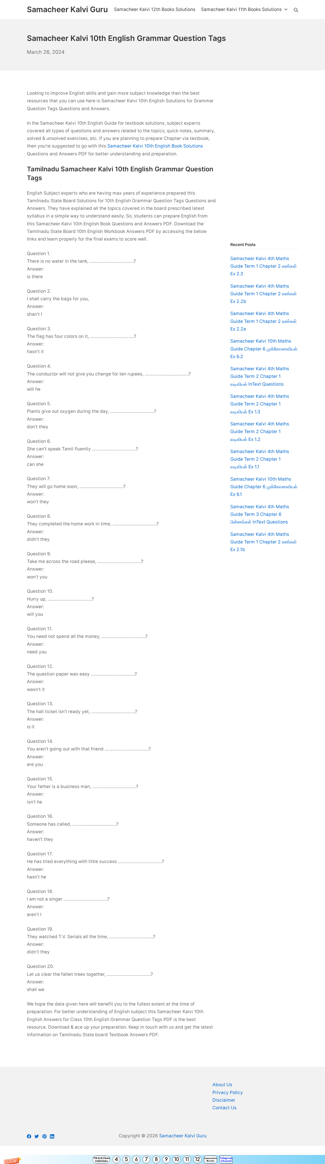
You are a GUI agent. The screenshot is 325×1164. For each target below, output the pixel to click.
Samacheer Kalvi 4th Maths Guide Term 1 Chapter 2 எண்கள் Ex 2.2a (263, 321)
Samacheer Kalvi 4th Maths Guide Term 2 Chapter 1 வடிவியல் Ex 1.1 (259, 459)
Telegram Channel (226, 1159)
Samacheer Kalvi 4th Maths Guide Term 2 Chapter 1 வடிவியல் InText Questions (259, 376)
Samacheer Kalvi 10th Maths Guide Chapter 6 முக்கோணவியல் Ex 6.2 (263, 348)
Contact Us (224, 1107)
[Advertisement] (264, 160)
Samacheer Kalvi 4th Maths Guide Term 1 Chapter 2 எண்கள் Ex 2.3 (263, 266)
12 (197, 1159)
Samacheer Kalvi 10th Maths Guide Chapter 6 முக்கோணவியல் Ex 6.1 (263, 486)
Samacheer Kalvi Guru (183, 1136)
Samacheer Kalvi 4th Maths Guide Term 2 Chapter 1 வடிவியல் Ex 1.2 (259, 431)
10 (176, 1159)
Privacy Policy (227, 1092)
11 (187, 1159)
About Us (222, 1084)
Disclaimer (223, 1100)
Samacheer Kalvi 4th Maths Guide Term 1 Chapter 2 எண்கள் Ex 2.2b (263, 293)
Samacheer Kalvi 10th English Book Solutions (155, 146)
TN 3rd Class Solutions (101, 1159)
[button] (162, 1159)
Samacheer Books (210, 1159)
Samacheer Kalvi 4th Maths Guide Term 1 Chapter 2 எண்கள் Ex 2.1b (263, 542)
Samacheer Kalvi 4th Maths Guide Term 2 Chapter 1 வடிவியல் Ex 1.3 (259, 404)
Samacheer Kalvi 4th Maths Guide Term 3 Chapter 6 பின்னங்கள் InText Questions (259, 514)
